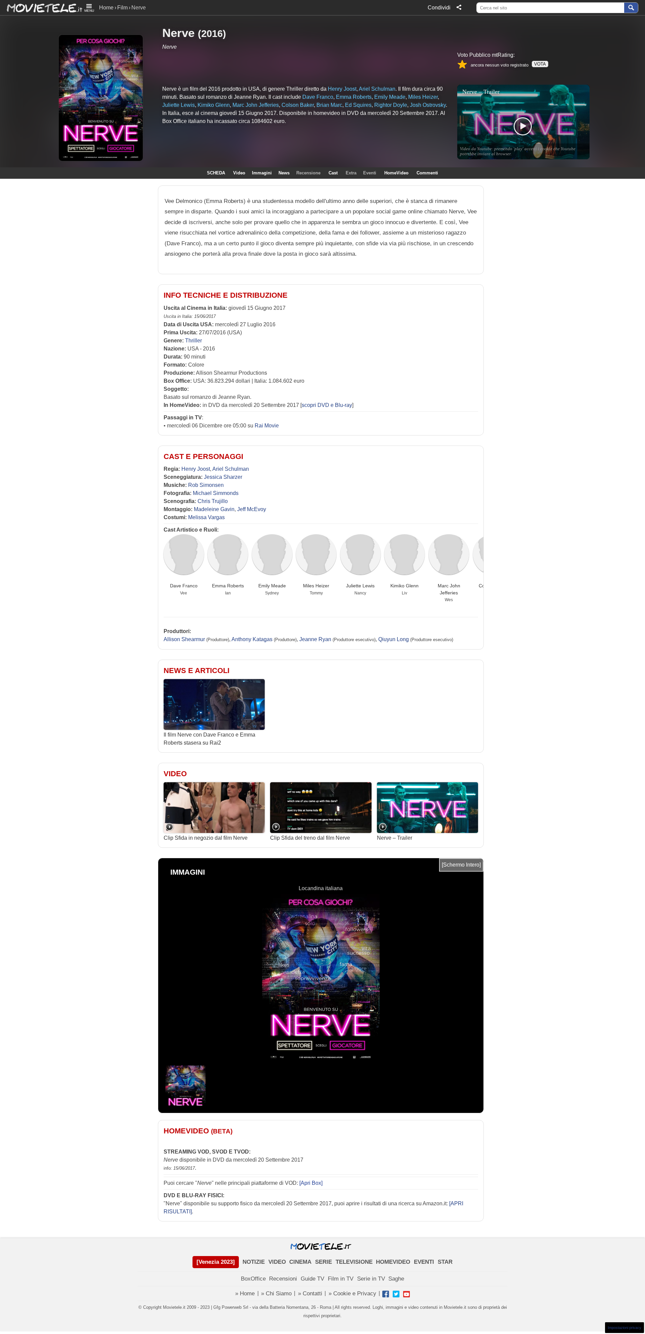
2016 (212, 33)
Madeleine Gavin (214, 509)
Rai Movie (267, 425)
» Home (245, 1293)
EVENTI (424, 1262)
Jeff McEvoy (251, 509)
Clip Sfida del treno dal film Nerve (310, 838)
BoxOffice (253, 1279)
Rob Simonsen (206, 485)
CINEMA (300, 1262)
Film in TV (340, 1279)
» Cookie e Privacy (352, 1293)
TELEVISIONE (354, 1262)
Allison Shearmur (184, 639)
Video (239, 172)
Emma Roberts (228, 585)
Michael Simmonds (216, 493)
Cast (333, 172)
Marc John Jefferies (449, 589)
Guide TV (312, 1279)
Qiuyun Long (393, 639)
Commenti (427, 172)
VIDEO (277, 1262)
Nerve (178, 32)
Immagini (262, 172)
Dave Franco (184, 585)
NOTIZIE (254, 1262)
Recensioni (283, 1279)
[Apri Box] (310, 1183)
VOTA (540, 64)
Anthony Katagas (251, 639)
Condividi (439, 7)
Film (122, 7)
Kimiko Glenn (404, 585)
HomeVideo (396, 172)
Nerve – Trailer (394, 838)
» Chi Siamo (276, 1293)
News (284, 172)
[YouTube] (406, 1294)
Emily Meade (272, 585)
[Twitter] (396, 1294)
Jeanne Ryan (315, 639)
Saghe (396, 1279)
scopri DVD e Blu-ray (327, 405)
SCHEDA (216, 172)
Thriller (193, 340)
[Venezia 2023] (216, 1262)
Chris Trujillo (213, 501)
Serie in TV (371, 1279)
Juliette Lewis (360, 585)
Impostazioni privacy (624, 1328)
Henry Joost (195, 469)
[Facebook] (385, 1294)
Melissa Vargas (206, 517)
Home (106, 7)
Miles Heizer (316, 585)
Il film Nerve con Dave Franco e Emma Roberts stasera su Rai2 (209, 739)
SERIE (323, 1262)
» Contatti (310, 1293)
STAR (445, 1262)
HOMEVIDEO (393, 1262)
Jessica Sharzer (223, 477)
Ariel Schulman (230, 469)
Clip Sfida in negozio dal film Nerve (206, 838)
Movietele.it (41, 7)
